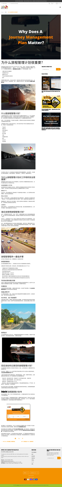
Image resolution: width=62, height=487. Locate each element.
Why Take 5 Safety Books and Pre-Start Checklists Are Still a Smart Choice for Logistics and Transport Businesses (51, 128)
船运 (32, 454)
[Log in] (57, 3)
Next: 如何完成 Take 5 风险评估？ (27, 441)
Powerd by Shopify (31, 477)
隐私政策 (33, 456)
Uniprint (17, 485)
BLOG (33, 462)
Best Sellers (5, 3)
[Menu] (60, 7)
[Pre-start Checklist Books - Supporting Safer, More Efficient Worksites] (51, 101)
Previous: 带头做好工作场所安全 (9, 441)
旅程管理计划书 (22, 426)
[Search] (49, 3)
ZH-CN (60, 3)
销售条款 (33, 458)
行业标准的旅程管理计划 (6, 372)
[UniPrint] (4, 7)
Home (2, 12)
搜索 (32, 463)
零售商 (33, 460)
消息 (5, 12)
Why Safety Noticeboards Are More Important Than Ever (51, 92)
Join (58, 69)
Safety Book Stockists (14, 3)
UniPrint (29, 475)
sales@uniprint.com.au (8, 461)
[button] (15, 438)
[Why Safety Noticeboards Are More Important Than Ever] (51, 83)
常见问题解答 (34, 452)
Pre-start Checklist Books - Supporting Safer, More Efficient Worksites (51, 110)
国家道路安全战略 (16, 69)
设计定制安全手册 (19, 429)
